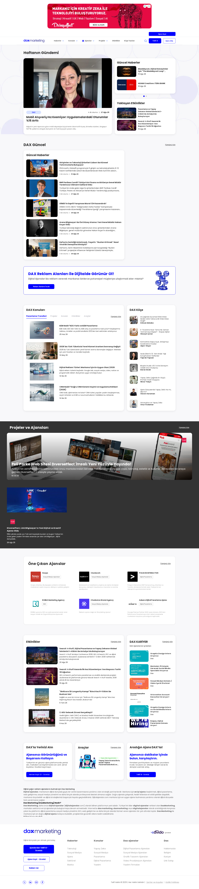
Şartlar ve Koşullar (154, 882)
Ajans (70, 856)
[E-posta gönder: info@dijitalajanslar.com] (36, 882)
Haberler (57, 41)
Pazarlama (99, 856)
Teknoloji (71, 848)
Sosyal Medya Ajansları (135, 852)
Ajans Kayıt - (36, 859)
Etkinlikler (116, 41)
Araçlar (87, 316)
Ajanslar (88, 41)
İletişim (167, 852)
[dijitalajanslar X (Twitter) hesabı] (24, 882)
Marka (70, 864)
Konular (71, 41)
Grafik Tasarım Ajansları (135, 856)
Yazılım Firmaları (131, 864)
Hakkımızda (170, 848)
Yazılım (97, 864)
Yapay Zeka (100, 848)
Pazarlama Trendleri (36, 316)
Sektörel (71, 860)
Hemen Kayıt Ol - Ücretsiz (39, 774)
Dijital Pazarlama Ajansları (136, 848)
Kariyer (167, 856)
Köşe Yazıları (129, 41)
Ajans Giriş (169, 41)
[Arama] (145, 40)
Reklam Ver (34, 868)
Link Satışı (168, 860)
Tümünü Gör (170, 145)
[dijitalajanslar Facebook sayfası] (42, 882)
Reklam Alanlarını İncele (41, 286)
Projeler (102, 41)
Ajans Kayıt (162, 34)
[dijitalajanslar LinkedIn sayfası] (30, 882)
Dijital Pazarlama (102, 860)
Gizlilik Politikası (172, 882)
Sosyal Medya (74, 852)
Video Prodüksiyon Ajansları (137, 860)
